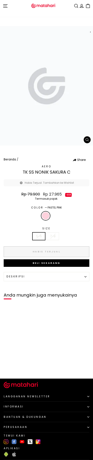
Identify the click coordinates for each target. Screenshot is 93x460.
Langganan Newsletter (27, 396)
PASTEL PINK (45, 215)
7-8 (53, 236)
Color (46, 207)
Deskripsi (15, 276)
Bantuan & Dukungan (25, 417)
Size (46, 228)
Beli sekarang (47, 263)
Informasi (14, 406)
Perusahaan (15, 427)
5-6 (39, 236)
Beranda (10, 159)
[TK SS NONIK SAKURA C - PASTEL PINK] (8, 368)
